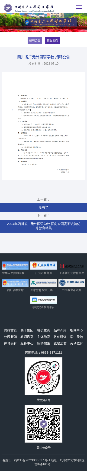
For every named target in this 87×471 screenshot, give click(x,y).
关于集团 (26, 330)
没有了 (43, 207)
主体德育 (43, 337)
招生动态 (52, 40)
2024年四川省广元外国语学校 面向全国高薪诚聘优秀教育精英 (43, 226)
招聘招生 (43, 343)
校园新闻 (10, 337)
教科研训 (60, 337)
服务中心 (26, 343)
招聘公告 (34, 40)
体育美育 (10, 343)
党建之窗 (60, 343)
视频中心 (76, 330)
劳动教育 (76, 343)
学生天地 (76, 337)
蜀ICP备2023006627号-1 (32, 460)
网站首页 (10, 330)
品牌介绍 (60, 330)
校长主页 (43, 330)
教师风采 (26, 337)
